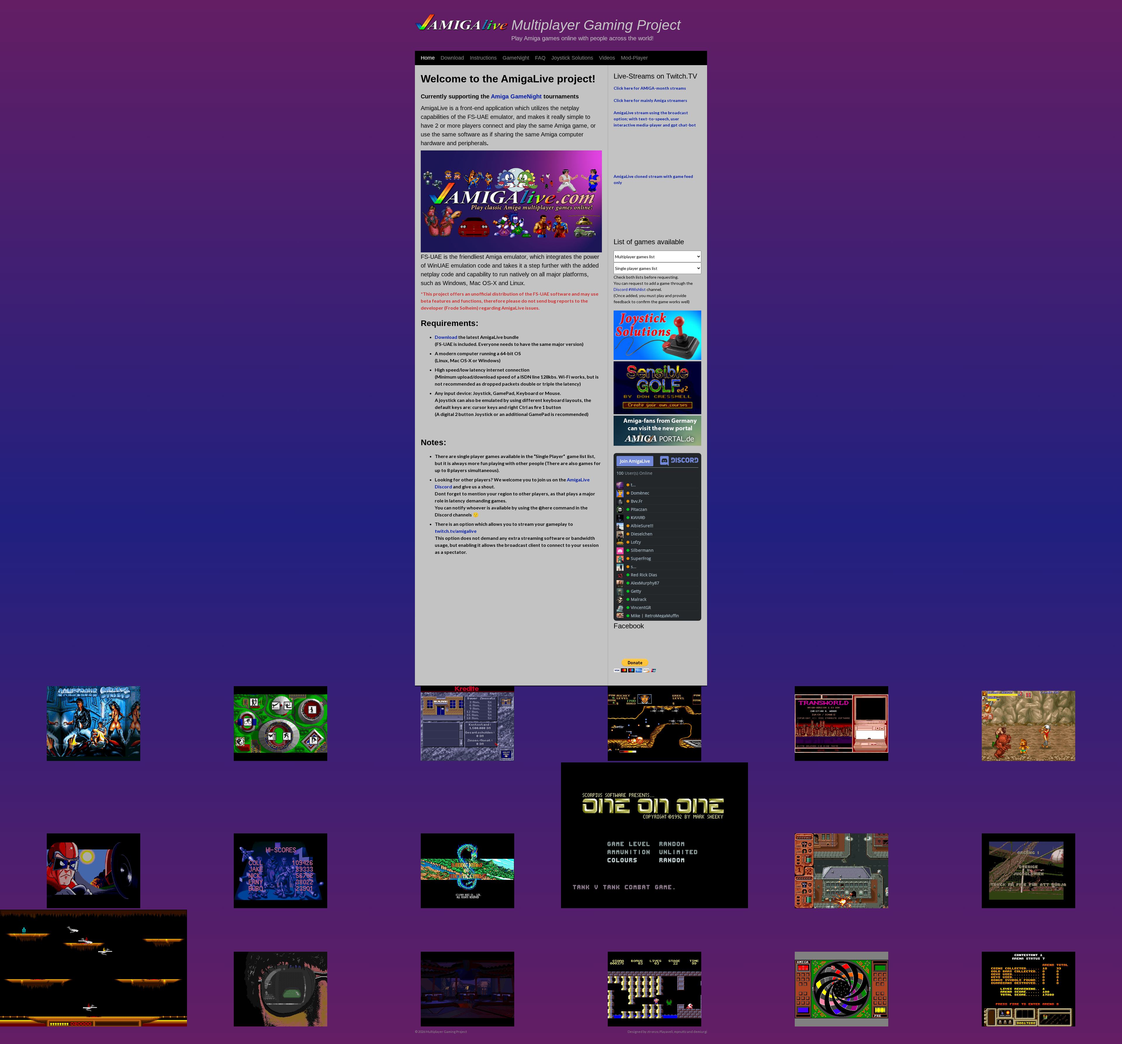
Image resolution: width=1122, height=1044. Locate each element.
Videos (607, 58)
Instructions (483, 58)
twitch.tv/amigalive (456, 531)
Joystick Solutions (572, 58)
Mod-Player (634, 58)
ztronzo (652, 1031)
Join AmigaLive (635, 461)
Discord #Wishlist (630, 289)
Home (428, 58)
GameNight (516, 58)
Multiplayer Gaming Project (596, 25)
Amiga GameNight (516, 96)
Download (452, 58)
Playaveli (666, 1031)
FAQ (540, 58)
